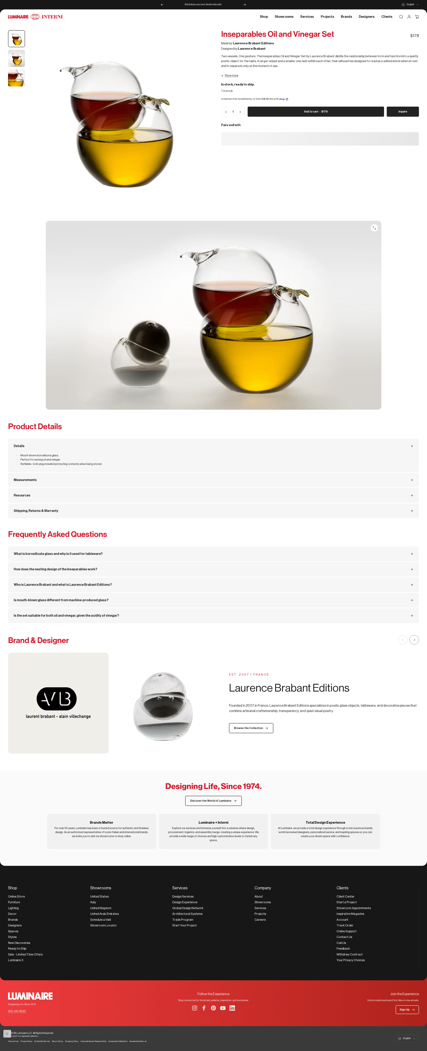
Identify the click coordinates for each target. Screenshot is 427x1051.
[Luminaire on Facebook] (204, 1008)
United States (99, 896)
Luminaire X (15, 960)
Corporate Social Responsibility (93, 1041)
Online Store (16, 896)
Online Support (347, 931)
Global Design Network (187, 908)
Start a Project (347, 902)
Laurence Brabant (252, 48)
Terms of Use (13, 1041)
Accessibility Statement (118, 1041)
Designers (15, 925)
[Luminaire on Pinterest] (213, 1008)
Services (260, 908)
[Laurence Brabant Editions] (111, 703)
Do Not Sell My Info (42, 1041)
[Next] (244, 4)
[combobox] (410, 4)
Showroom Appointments (354, 908)
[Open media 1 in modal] (117, 119)
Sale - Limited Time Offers (25, 954)
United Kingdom (100, 908)
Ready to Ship (17, 948)
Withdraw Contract (350, 954)
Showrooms (263, 902)
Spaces (13, 931)
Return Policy (57, 1041)
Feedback (343, 948)
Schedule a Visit (100, 919)
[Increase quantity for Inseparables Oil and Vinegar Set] (241, 112)
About (259, 896)
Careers (260, 919)
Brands (13, 919)
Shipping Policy (71, 1041)
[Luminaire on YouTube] (222, 1008)
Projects (260, 913)
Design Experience (184, 902)
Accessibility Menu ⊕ (137, 1041)
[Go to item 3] (16, 78)
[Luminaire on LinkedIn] (232, 1008)
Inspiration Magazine (350, 913)
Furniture (14, 902)
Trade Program (182, 919)
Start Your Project (184, 925)
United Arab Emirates (104, 913)
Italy (93, 902)
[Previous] (162, 4)
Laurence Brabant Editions (253, 43)
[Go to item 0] (16, 38)
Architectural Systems (187, 913)
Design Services (183, 896)
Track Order (345, 925)
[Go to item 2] (16, 58)
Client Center (346, 896)
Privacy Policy (26, 1041)
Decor (12, 913)
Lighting (13, 908)
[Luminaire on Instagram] (194, 1008)
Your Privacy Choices (351, 960)
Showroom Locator (103, 925)
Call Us (341, 942)
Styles (12, 937)
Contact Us (344, 937)
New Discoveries (19, 942)
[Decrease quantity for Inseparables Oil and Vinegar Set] (225, 112)
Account (342, 919)
